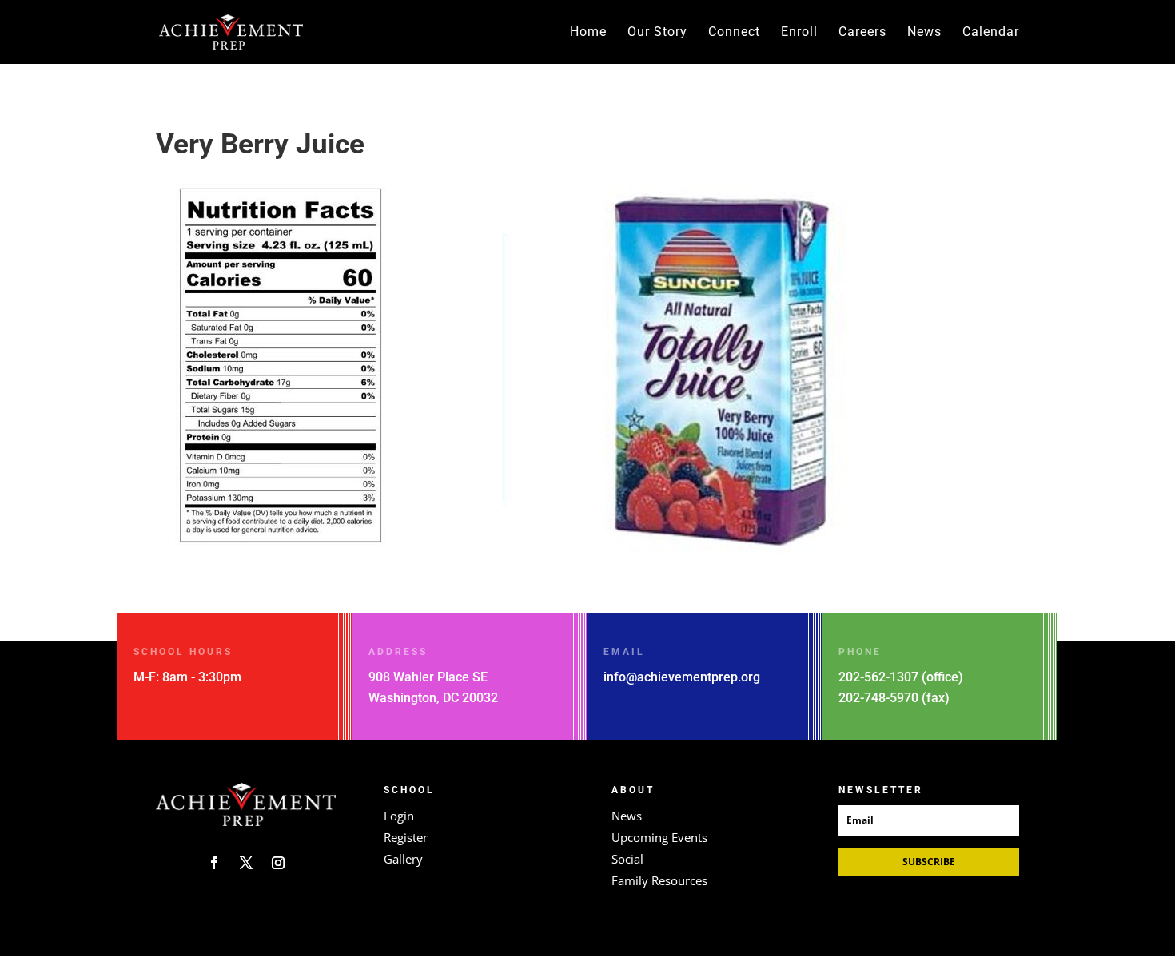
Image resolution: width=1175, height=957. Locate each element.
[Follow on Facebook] (214, 863)
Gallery (403, 859)
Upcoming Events (659, 837)
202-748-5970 (878, 697)
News (924, 32)
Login (399, 816)
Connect (734, 32)
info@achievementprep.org (681, 677)
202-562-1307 (878, 677)
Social (627, 859)
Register (406, 837)
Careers (862, 32)
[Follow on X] (246, 863)
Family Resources (659, 880)
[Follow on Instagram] (278, 863)
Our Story (657, 32)
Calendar (990, 32)
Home (588, 32)
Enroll (799, 32)
